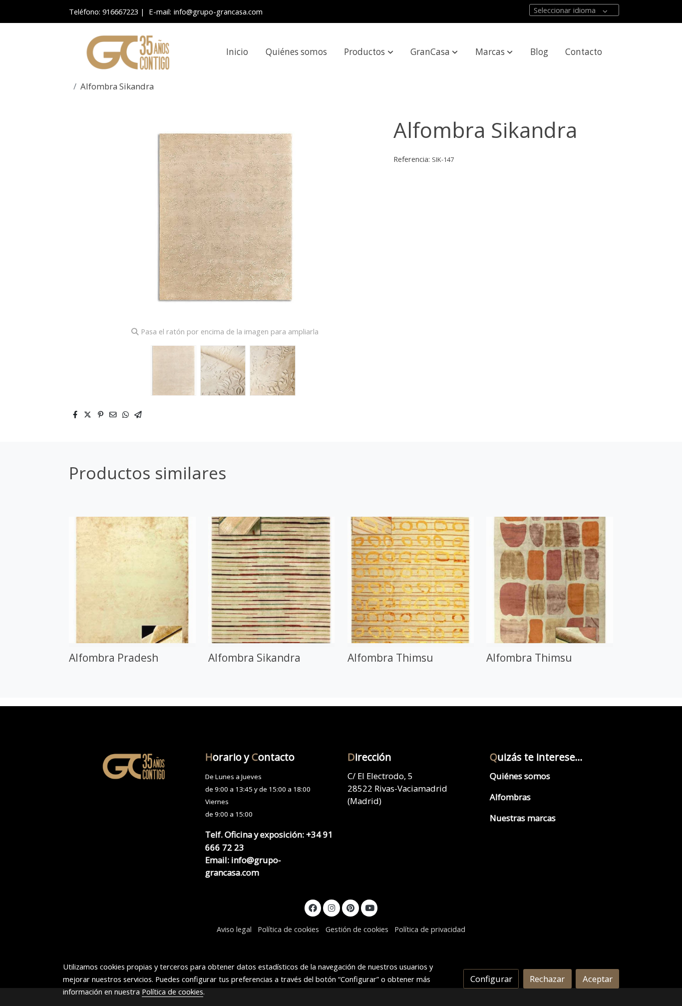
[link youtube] (370, 907)
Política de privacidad (429, 929)
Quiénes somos (520, 776)
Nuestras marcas (523, 818)
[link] (127, 52)
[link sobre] (127, 766)
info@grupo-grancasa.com (218, 11)
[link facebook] (313, 907)
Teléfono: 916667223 (103, 11)
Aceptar (598, 979)
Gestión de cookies (357, 929)
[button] (369, 52)
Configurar (491, 979)
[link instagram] (332, 907)
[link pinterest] (350, 907)
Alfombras (510, 797)
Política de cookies (288, 929)
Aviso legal (234, 929)
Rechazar (547, 979)
